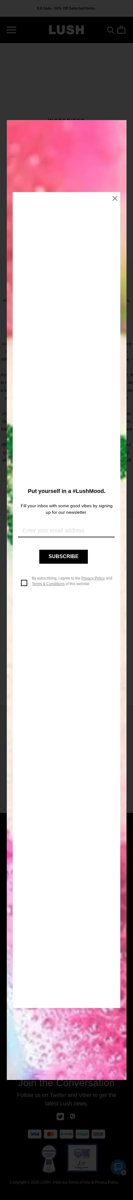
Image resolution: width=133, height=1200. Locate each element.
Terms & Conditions (48, 584)
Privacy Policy (93, 578)
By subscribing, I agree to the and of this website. (72, 581)
